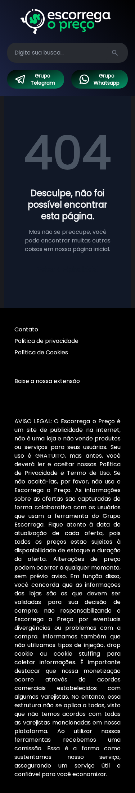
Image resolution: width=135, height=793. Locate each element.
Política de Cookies (41, 352)
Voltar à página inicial (67, 269)
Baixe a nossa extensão (47, 381)
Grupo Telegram (43, 79)
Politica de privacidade (46, 341)
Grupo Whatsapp (107, 79)
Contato (26, 329)
